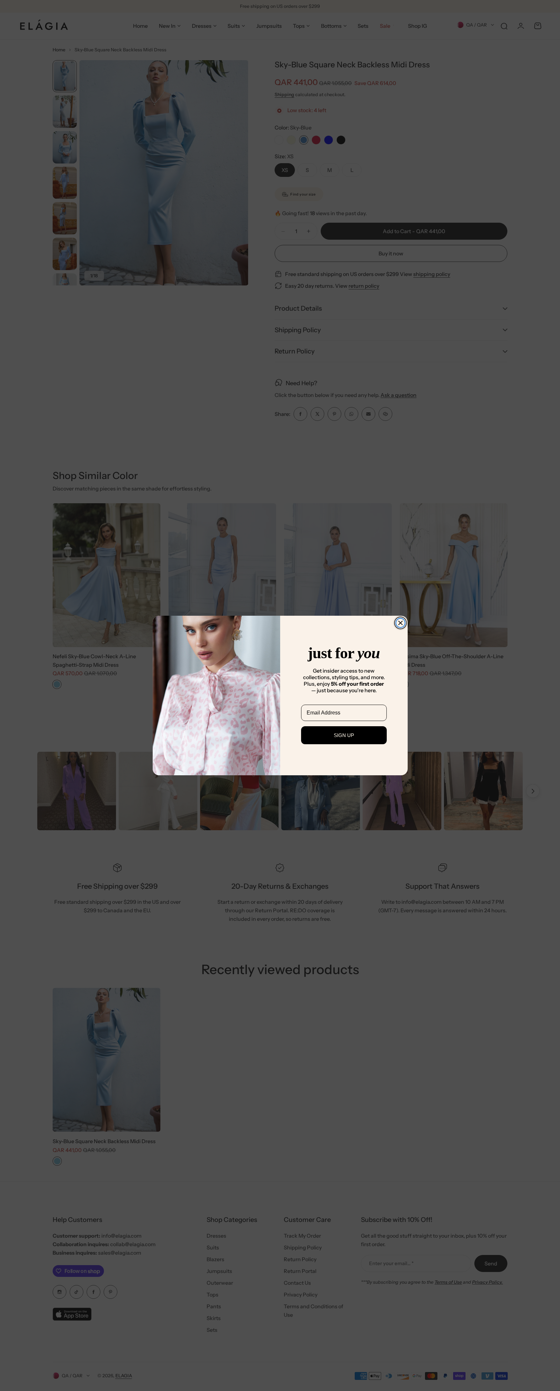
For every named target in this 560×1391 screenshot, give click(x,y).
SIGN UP (344, 735)
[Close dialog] (400, 622)
